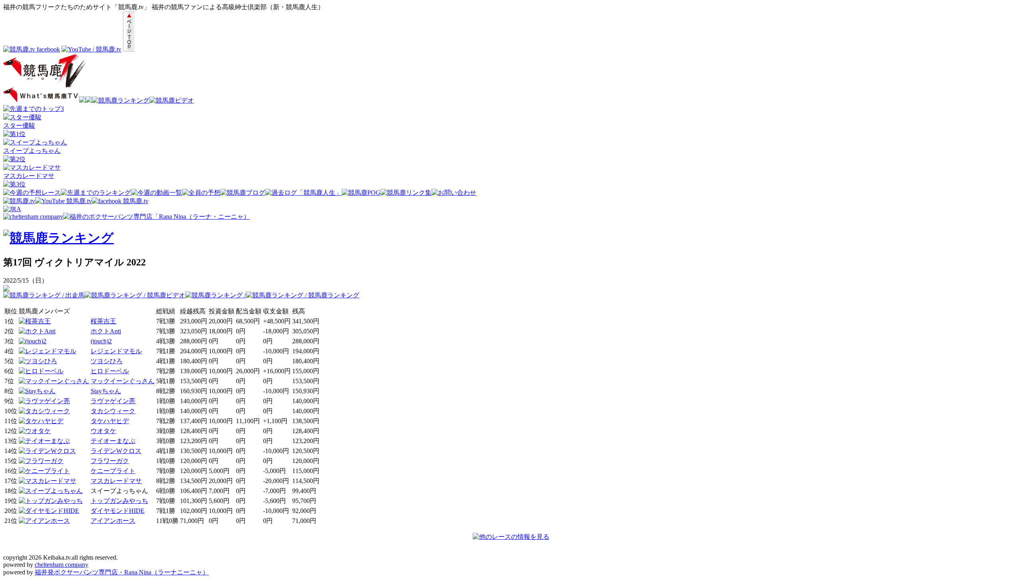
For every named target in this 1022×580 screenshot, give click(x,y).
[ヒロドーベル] (41, 371)
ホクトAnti (106, 331)
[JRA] (12, 209)
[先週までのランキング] (96, 192)
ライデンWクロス (116, 450)
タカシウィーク (113, 411)
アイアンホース (113, 520)
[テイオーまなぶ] (44, 440)
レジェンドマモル (116, 351)
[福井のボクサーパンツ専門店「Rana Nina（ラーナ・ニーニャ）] (156, 216)
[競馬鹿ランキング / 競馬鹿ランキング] (302, 295)
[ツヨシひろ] (38, 361)
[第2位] (14, 159)
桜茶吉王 (103, 321)
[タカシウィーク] (44, 411)
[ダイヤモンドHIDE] (49, 510)
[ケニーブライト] (44, 470)
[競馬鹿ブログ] (242, 192)
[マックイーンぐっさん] (54, 381)
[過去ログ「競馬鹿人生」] (303, 192)
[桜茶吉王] (35, 321)
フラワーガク (110, 460)
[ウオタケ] (35, 431)
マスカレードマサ (28, 175)
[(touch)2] (32, 341)
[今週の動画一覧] (156, 192)
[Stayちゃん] (37, 391)
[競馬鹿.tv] (19, 201)
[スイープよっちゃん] (35, 142)
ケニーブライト (113, 470)
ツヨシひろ (107, 361)
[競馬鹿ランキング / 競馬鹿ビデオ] (135, 295)
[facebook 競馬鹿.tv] (120, 201)
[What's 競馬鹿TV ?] (41, 100)
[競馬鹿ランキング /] (215, 295)
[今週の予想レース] (32, 192)
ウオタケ (103, 431)
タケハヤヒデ (110, 421)
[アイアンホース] (44, 520)
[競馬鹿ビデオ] (171, 100)
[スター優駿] (22, 117)
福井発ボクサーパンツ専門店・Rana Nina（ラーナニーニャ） (122, 572)
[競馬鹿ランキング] (120, 100)
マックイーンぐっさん (122, 381)
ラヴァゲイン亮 (113, 401)
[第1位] (14, 134)
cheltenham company (61, 564)
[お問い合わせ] (454, 192)
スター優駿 (19, 125)
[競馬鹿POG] (361, 192)
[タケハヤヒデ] (41, 421)
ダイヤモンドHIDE (118, 510)
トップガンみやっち (119, 500)
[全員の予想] (201, 192)
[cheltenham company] (33, 216)
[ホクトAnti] (37, 331)
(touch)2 (101, 341)
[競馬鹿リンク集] (406, 192)
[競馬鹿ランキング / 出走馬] (44, 295)
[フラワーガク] (41, 460)
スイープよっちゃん (32, 150)
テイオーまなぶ (113, 440)
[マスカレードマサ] (32, 167)
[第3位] (14, 184)
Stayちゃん (106, 391)
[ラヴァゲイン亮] (44, 401)
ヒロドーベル (110, 371)
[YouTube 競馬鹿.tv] (63, 201)
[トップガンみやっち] (51, 500)
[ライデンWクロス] (47, 450)
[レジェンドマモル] (47, 351)
